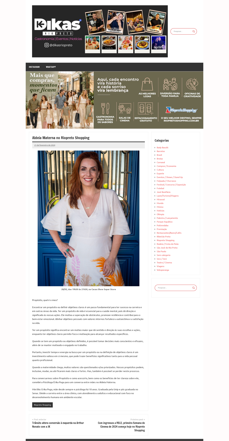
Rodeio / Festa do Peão (168, 243)
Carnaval (161, 162)
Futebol (160, 188)
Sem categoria (163, 255)
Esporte (160, 173)
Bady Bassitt (162, 147)
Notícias (160, 210)
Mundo (160, 203)
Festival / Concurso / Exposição (171, 184)
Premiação (162, 229)
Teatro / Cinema (164, 262)
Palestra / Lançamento (167, 218)
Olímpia (160, 214)
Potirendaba (162, 225)
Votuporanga (163, 269)
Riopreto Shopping (42, 404)
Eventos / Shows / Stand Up (170, 177)
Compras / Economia (166, 166)
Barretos (161, 151)
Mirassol (161, 199)
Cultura (160, 169)
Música (160, 206)
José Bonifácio (163, 192)
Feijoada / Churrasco (166, 180)
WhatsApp (51, 66)
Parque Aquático (164, 221)
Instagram (34, 66)
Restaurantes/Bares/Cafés (169, 232)
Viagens (160, 266)
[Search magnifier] (194, 31)
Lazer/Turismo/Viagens (168, 195)
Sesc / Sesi (162, 258)
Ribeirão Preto (163, 236)
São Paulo (161, 251)
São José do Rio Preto (167, 247)
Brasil (159, 154)
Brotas (160, 158)
